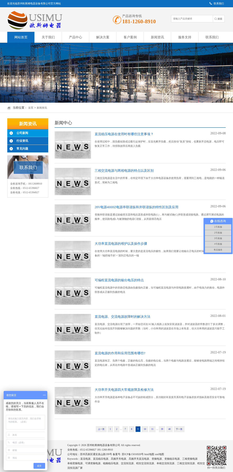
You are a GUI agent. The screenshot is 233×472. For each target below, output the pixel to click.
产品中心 (75, 37)
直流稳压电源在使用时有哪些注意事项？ (124, 134)
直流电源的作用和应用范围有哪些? (120, 353)
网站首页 (20, 37)
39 (162, 429)
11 (152, 429)
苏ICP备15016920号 (133, 454)
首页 (30, 107)
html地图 (149, 454)
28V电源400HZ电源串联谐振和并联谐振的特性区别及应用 (136, 207)
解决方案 (102, 37)
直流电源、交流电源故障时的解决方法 (122, 316)
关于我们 (48, 37)
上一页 (101, 429)
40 (169, 429)
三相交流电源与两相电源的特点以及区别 (124, 170)
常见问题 (22, 148)
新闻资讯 (157, 37)
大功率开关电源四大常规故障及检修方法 (124, 390)
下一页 (179, 429)
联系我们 (212, 37)
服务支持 (184, 37)
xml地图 (159, 454)
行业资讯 (22, 140)
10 (145, 429)
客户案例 (130, 37)
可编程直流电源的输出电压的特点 (119, 280)
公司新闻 (22, 132)
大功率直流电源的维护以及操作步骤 (121, 243)
